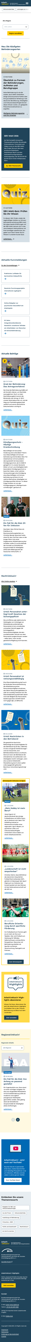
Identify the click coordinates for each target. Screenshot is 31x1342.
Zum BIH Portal (6, 1262)
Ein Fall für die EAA (8, 1231)
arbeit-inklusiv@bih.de (12, 1304)
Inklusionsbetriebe (8, 9)
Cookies (3, 1336)
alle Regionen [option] (7, 1048)
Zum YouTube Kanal (13, 1180)
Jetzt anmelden (11, 1017)
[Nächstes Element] (18, 1120)
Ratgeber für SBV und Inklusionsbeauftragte (9, 1207)
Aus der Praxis (6, 1213)
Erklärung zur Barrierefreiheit (10, 1334)
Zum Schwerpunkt (15, 962)
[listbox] (15, 26)
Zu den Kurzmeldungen (9, 265)
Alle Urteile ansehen (8, 581)
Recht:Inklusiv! (24, 1226)
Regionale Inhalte (7, 1043)
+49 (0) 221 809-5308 (12, 1307)
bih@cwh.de (9, 1316)
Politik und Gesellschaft (9, 1226)
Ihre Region (7, 21)
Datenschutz (4, 1332)
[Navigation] (27, 3)
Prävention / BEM (7, 1222)
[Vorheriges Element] (13, 1120)
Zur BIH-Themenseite (13, 166)
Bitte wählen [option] (8, 27)
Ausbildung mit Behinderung (10, 1217)
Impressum (4, 1329)
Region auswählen (15, 33)
